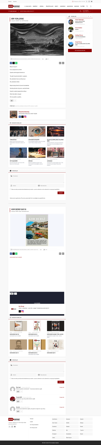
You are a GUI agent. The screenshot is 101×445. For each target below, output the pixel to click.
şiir (34, 105)
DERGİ (17, 211)
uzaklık (36, 105)
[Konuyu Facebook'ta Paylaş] (11, 63)
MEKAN (76, 29)
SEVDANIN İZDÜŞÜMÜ (33, 139)
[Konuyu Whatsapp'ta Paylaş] (16, 63)
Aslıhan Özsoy (79, 35)
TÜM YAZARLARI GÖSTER (80, 50)
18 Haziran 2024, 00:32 (25, 407)
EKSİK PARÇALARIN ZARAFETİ (27, 11)
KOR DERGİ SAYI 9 (32, 352)
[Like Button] (12, 100)
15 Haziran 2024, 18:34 (27, 397)
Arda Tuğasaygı (79, 19)
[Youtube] (92, 1)
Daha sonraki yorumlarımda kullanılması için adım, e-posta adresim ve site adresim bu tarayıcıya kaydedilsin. (35, 189)
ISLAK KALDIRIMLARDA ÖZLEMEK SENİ (55, 140)
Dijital (20, 211)
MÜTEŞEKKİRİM (14, 161)
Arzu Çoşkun (78, 27)
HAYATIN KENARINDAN (80, 36)
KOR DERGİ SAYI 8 (32, 334)
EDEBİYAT (18, 20)
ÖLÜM (29, 105)
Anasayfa (13, 20)
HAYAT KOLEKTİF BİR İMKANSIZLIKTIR (80, 22)
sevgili (31, 105)
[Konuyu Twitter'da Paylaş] (13, 63)
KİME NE (30, 161)
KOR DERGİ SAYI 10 (14, 334)
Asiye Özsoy (78, 42)
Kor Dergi (21, 306)
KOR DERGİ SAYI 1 (51, 352)
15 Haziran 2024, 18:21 (26, 387)
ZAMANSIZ (49, 161)
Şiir (21, 20)
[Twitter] (87, 1)
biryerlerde (17, 105)
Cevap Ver (62, 387)
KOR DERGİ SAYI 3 (14, 352)
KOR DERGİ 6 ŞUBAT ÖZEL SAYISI (55, 334)
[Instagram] (89, 1)
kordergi (25, 105)
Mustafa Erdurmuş (24, 111)
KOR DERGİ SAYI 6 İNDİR (16, 257)
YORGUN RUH (13, 139)
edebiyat (21, 105)
